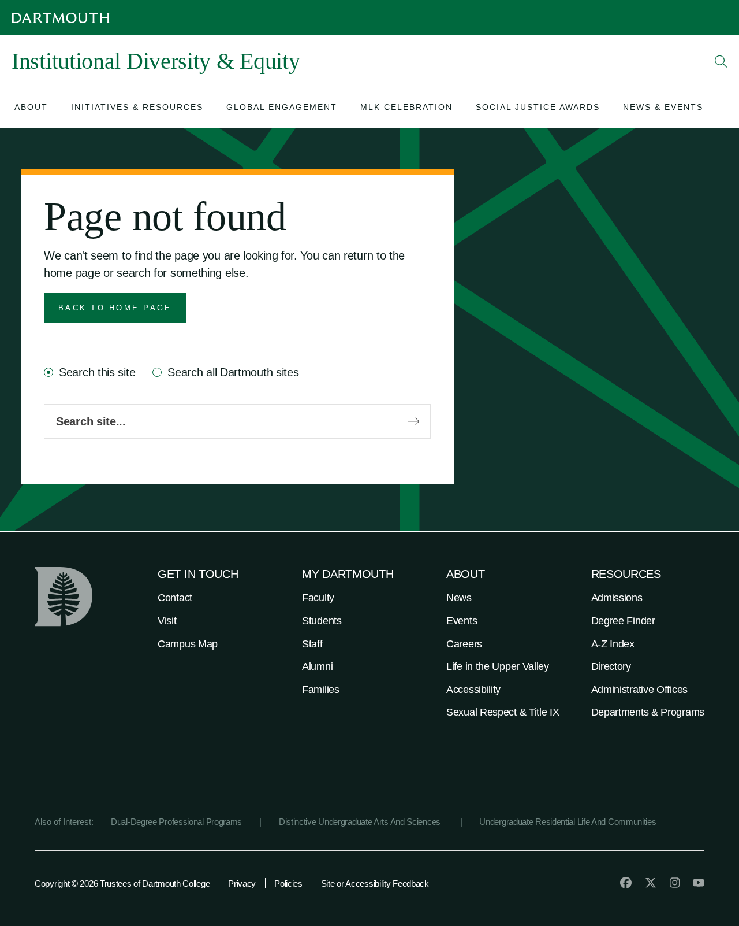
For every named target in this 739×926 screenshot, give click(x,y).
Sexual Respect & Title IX (502, 712)
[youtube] (698, 882)
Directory (611, 666)
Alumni (317, 666)
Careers (464, 644)
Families (320, 689)
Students (322, 621)
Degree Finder (623, 621)
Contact (175, 597)
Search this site (97, 372)
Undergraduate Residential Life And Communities (567, 822)
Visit (167, 621)
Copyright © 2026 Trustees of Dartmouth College (122, 883)
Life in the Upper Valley (497, 666)
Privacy (242, 883)
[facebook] (626, 882)
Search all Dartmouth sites (232, 372)
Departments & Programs (647, 712)
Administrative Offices (639, 689)
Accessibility (473, 689)
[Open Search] (721, 61)
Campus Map (188, 644)
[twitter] (650, 882)
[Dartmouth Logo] (61, 17)
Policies (288, 883)
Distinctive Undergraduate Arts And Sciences (361, 822)
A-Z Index (613, 644)
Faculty (318, 597)
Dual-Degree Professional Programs (176, 822)
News (459, 597)
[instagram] (675, 882)
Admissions (617, 597)
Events (461, 621)
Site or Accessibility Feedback (375, 883)
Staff (312, 644)
